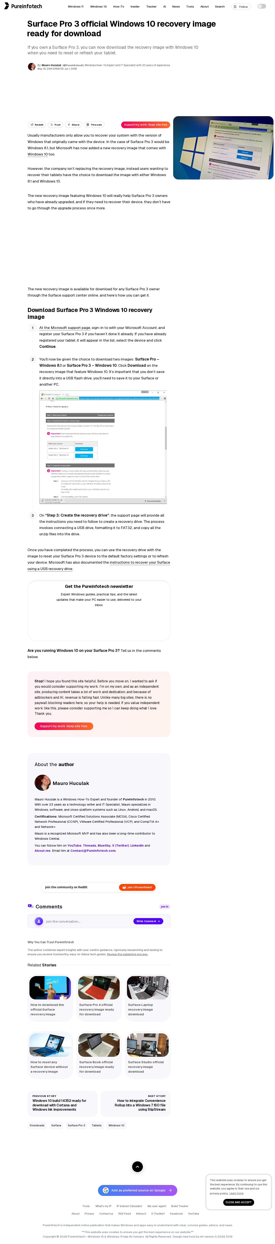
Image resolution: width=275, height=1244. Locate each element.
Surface (56, 1125)
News (176, 6)
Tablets (97, 1125)
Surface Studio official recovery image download (146, 1067)
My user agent (157, 1206)
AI (164, 6)
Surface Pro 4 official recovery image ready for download (96, 1009)
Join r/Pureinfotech (140, 887)
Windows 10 (98, 6)
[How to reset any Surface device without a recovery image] (50, 1045)
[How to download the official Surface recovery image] (50, 987)
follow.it (141, 1213)
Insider (135, 6)
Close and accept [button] (239, 1202)
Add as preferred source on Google (138, 1190)
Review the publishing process (127, 954)
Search (220, 6)
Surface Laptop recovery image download (140, 1009)
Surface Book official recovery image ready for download (96, 1067)
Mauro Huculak (51, 65)
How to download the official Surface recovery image (47, 1009)
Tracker (151, 6)
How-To (118, 6)
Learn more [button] (236, 1193)
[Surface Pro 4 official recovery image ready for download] (99, 987)
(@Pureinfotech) (73, 65)
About (204, 6)
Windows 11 (76, 6)
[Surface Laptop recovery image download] (147, 987)
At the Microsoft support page (64, 327)
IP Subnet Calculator (129, 1206)
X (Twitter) (158, 1213)
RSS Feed (124, 1213)
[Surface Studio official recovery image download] (147, 1045)
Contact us (106, 1213)
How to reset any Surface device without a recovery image (49, 1067)
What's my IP (103, 1206)
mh (202, 1236)
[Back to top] (137, 1166)
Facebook (176, 1213)
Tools (190, 6)
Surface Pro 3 (76, 1125)
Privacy (89, 1213)
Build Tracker (179, 1206)
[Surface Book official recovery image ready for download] (99, 1045)
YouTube (193, 1213)
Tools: (86, 1206)
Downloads (37, 1125)
